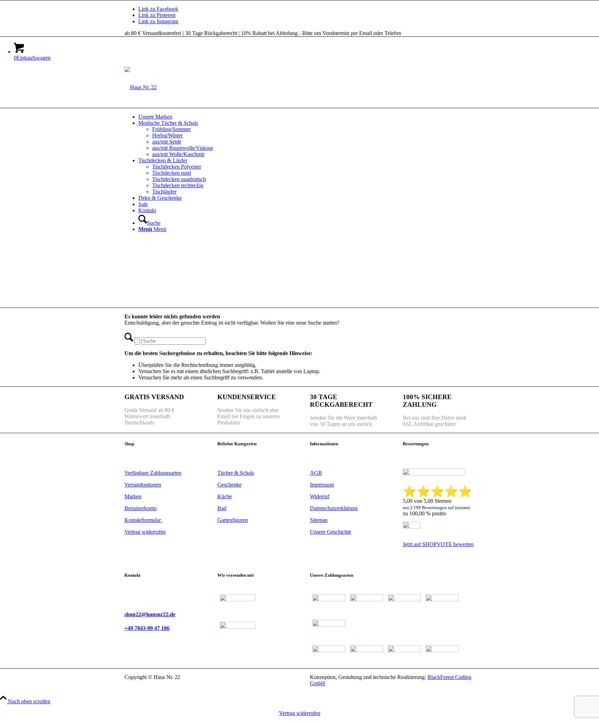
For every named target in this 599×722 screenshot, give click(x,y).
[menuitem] (306, 117)
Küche (224, 496)
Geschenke (229, 485)
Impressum (322, 485)
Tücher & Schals (235, 473)
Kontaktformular (143, 520)
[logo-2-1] (140, 87)
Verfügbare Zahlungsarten (152, 473)
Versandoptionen (142, 485)
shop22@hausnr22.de (149, 614)
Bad (221, 508)
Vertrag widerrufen (299, 713)
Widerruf (319, 496)
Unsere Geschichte (330, 532)
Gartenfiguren (232, 520)
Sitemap (319, 520)
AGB (316, 473)
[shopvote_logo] (411, 527)
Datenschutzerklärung (334, 508)
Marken (132, 496)
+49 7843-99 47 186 (147, 628)
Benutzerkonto (140, 508)
